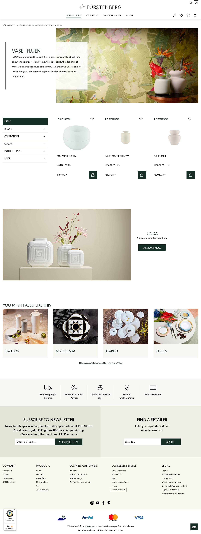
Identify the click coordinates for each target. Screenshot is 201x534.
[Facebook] (103, 503)
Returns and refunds (120, 482)
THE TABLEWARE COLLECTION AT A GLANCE (100, 363)
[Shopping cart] (195, 15)
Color (8, 143)
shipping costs (90, 526)
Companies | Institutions (80, 482)
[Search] (174, 15)
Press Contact (8, 478)
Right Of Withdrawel (171, 490)
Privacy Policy (167, 478)
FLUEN (161, 351)
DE (191, 3)
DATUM (12, 351)
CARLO (112, 351)
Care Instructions (119, 471)
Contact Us (7, 471)
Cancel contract (118, 490)
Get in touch (117, 474)
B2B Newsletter (9, 482)
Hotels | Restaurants (78, 474)
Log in (114, 486)
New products (42, 482)
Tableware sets (42, 490)
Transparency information (173, 493)
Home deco (41, 478)
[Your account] (188, 15)
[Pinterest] (109, 503)
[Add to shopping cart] (93, 175)
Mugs (38, 471)
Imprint (165, 471)
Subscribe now (68, 442)
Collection (11, 136)
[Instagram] (92, 503)
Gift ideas (40, 474)
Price (7, 158)
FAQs (114, 478)
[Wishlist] (181, 15)
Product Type (12, 151)
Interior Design (76, 478)
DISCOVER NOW (152, 247)
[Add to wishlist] (92, 119)
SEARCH (170, 442)
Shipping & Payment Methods (174, 486)
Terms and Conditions (171, 474)
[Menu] (14, 510)
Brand (8, 128)
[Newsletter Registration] (194, 526)
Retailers (73, 471)
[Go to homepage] (100, 7)
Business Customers (84, 465)
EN (196, 3)
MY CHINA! (65, 351)
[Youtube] (97, 503)
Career (5, 474)
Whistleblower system (171, 482)
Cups (38, 486)
